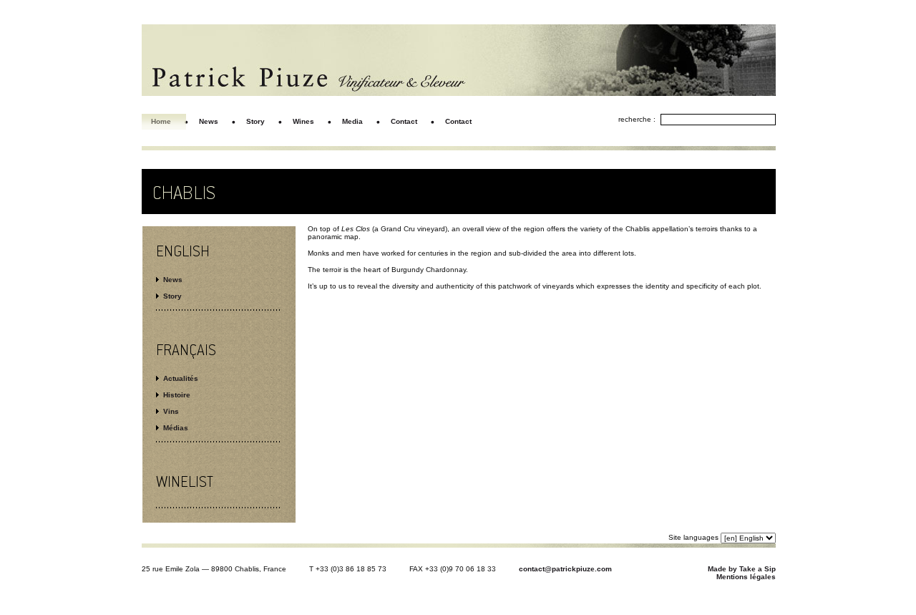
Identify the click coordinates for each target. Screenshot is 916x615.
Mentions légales (746, 577)
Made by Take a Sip (742, 569)
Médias (175, 428)
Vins (171, 411)
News (172, 280)
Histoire (176, 395)
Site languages (693, 537)
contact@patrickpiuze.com (565, 569)
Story (172, 296)
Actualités (180, 378)
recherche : (637, 119)
